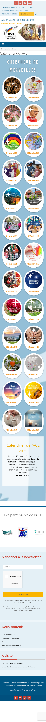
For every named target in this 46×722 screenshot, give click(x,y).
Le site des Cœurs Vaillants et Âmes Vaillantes (18, 666)
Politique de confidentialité (14, 685)
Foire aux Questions (9, 14)
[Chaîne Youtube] (20, 3)
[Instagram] (25, 3)
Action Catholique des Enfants (17, 19)
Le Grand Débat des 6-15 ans (12, 663)
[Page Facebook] (16, 3)
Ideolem (39, 685)
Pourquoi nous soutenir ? (11, 638)
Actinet (30, 7)
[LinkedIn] (30, 3)
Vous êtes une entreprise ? (11, 645)
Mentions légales (36, 682)
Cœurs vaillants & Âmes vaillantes (15, 11)
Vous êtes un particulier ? (11, 641)
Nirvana (24, 690)
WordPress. (32, 690)
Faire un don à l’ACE (9, 634)
